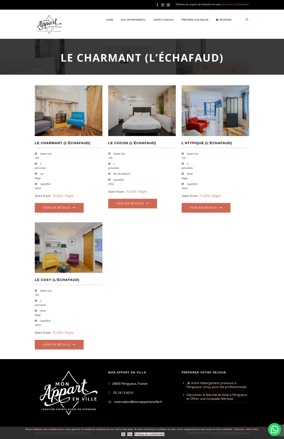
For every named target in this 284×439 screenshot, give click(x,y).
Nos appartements (133, 19)
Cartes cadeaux (163, 19)
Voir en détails (56, 207)
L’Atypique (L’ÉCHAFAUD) (207, 143)
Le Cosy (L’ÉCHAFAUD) (57, 280)
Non (130, 434)
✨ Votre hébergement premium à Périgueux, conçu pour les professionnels (216, 385)
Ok (123, 434)
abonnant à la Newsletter (235, 4)
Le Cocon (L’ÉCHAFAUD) (132, 143)
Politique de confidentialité (149, 434)
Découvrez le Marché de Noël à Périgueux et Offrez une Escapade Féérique (216, 397)
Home (109, 19)
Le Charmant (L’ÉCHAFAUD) (62, 143)
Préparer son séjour (194, 19)
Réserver (225, 19)
